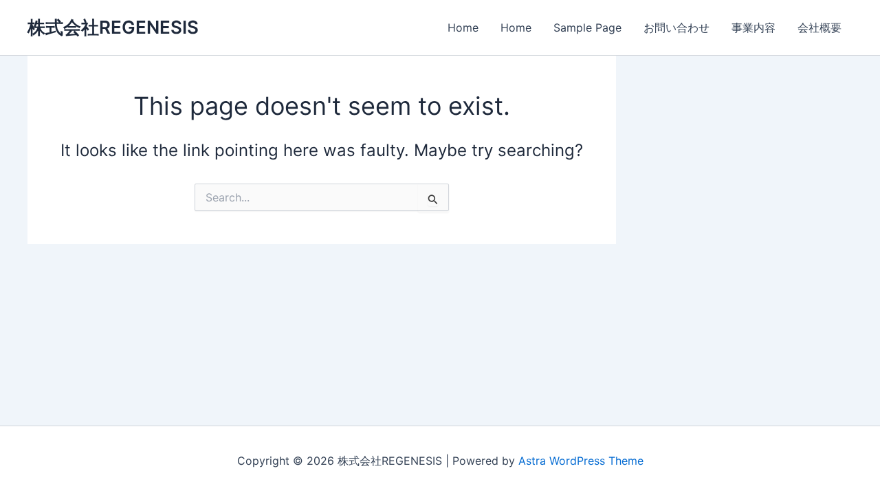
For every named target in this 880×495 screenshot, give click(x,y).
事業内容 (754, 27)
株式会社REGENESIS (113, 27)
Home (463, 27)
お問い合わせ (677, 27)
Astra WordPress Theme (581, 461)
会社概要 (820, 27)
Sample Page (587, 27)
